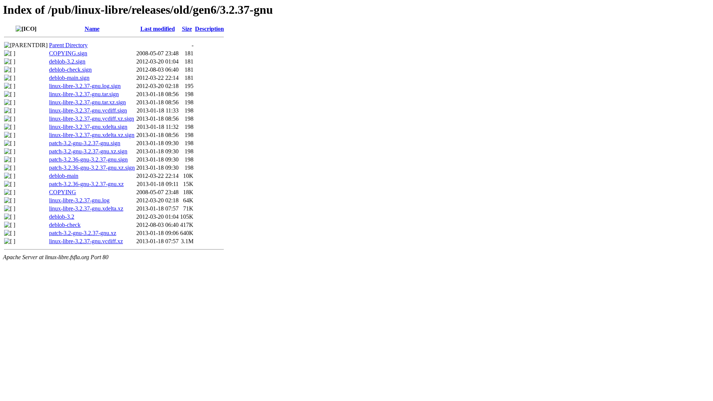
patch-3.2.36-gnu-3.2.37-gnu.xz (86, 184)
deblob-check (65, 225)
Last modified (157, 29)
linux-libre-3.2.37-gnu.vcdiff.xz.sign (91, 118)
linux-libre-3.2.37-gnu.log (79, 200)
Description (209, 29)
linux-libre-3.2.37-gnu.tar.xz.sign (87, 102)
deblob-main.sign (69, 78)
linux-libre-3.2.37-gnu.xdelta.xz (86, 208)
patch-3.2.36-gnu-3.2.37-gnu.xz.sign (92, 167)
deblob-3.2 (61, 216)
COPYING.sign (68, 53)
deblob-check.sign (70, 69)
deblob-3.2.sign (67, 61)
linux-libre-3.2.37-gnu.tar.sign (84, 94)
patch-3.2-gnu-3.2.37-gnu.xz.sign (88, 151)
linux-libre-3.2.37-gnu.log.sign (85, 86)
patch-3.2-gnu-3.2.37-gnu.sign (84, 143)
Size (187, 29)
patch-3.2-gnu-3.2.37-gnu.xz (82, 233)
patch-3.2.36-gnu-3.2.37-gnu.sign (88, 159)
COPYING (62, 192)
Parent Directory (68, 45)
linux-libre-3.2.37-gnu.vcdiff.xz (86, 241)
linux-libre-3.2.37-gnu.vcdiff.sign (88, 110)
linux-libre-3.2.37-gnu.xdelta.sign (88, 127)
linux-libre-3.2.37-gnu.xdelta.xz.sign (91, 135)
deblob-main (63, 176)
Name (92, 29)
